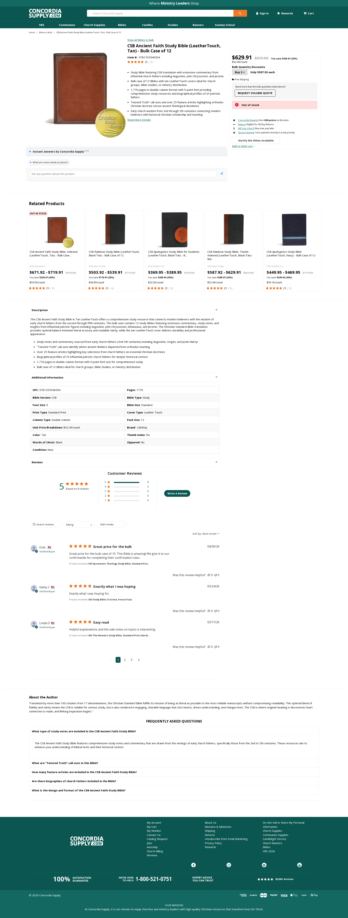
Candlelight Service (274, 839)
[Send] (222, 174)
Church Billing (155, 851)
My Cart (152, 827)
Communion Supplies (275, 835)
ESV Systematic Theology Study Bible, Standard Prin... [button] (119, 563)
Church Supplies (94, 25)
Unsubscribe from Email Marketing (226, 839)
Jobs (149, 843)
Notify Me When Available (256, 140)
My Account (154, 822)
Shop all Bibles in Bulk (140, 40)
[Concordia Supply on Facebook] (193, 865)
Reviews (152, 855)
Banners (198, 25)
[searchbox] (46, 524)
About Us (210, 822)
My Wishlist (154, 830)
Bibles (122, 25)
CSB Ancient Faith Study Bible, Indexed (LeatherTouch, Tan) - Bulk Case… (53, 253)
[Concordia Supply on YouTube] (299, 865)
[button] (125, 310)
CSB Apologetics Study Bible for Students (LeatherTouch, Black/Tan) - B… (173, 253)
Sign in (264, 13)
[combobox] (79, 524)
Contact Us (154, 835)
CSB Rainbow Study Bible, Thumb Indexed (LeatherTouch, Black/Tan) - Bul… (230, 255)
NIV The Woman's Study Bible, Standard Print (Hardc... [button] (119, 635)
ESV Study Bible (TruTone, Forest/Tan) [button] (110, 599)
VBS (41, 25)
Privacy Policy (213, 843)
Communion (67, 25)
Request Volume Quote (255, 93)
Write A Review (177, 493)
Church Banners (272, 843)
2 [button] (125, 660)
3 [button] (131, 660)
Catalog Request (157, 839)
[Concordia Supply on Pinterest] (264, 865)
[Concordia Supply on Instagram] (229, 865)
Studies (173, 25)
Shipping (210, 830)
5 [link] (147, 61)
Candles (147, 25)
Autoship (152, 847)
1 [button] (118, 660)
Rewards (287, 13)
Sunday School (225, 25)
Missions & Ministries (218, 827)
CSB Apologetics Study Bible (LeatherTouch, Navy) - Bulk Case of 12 (291, 253)
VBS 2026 (269, 851)
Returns (210, 835)
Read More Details (139, 120)
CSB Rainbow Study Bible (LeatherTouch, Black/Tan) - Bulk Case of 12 (114, 253)
